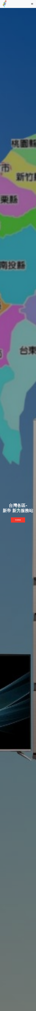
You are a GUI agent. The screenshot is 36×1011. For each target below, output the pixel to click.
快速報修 (18, 520)
